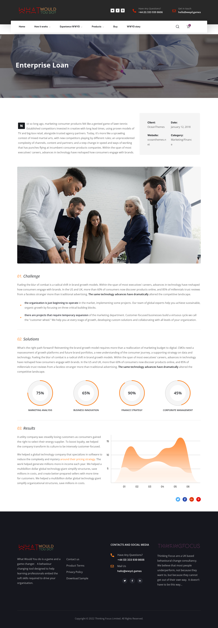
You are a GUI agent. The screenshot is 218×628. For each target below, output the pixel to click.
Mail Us (121, 566)
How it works (41, 26)
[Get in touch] (174, 11)
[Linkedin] (123, 10)
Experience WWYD (70, 26)
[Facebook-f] (118, 10)
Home (22, 26)
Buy (115, 26)
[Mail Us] (112, 566)
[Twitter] (112, 10)
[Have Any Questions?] (134, 11)
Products (96, 26)
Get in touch (184, 8)
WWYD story (133, 26)
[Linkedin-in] (140, 581)
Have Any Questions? (150, 8)
